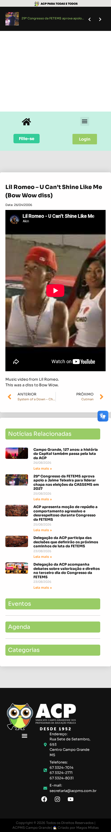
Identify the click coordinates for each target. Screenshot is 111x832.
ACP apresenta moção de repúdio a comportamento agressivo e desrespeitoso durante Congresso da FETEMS (65, 513)
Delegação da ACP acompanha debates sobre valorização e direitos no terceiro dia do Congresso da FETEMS (66, 570)
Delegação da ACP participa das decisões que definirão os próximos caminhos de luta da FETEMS (65, 541)
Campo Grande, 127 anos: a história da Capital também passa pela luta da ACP (65, 453)
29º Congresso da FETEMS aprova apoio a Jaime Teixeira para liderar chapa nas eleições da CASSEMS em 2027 (66, 482)
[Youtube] (71, 799)
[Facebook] (44, 799)
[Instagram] (57, 799)
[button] (84, 121)
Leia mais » (42, 468)
